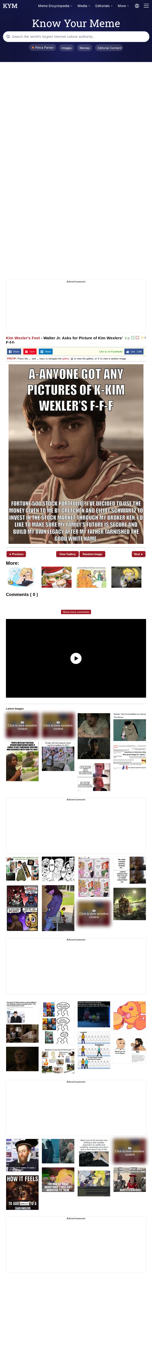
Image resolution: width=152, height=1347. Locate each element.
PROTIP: (12, 358)
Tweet (47, 351)
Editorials (102, 6)
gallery (65, 358)
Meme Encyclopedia (53, 6)
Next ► (138, 554)
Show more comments (76, 611)
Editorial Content (110, 48)
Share (15, 351)
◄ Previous (16, 554)
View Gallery (67, 554)
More (122, 6)
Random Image (92, 554)
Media (82, 6)
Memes (85, 48)
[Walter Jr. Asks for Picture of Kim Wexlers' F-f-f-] (76, 454)
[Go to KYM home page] (10, 7)
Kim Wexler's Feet (23, 338)
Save (31, 351)
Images (67, 48)
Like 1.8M (135, 351)
